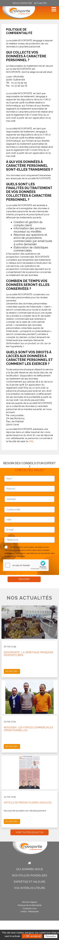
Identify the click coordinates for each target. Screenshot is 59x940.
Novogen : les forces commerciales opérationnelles (28, 729)
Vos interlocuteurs (29, 888)
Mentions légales (29, 902)
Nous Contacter (22, 3)
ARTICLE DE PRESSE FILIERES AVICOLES (27, 802)
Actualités (40, 3)
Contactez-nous (30, 908)
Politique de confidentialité (29, 905)
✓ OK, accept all (32, 936)
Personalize (51, 936)
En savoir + (12, 671)
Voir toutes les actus (29, 832)
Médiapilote (33, 911)
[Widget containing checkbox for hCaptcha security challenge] (26, 565)
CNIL (31, 441)
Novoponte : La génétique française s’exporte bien (28, 654)
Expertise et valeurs (29, 881)
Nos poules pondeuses (29, 875)
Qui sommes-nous (29, 869)
